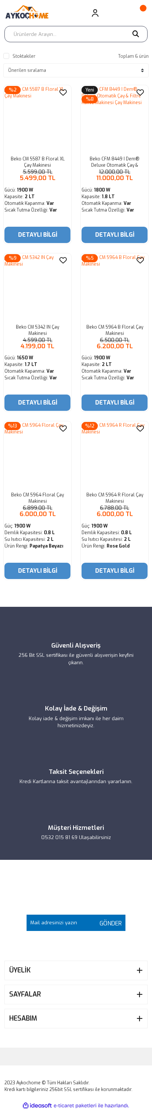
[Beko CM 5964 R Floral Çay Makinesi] (115, 455)
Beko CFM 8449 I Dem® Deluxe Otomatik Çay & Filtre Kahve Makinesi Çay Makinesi (114, 162)
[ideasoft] (37, 1105)
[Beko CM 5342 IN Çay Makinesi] (37, 287)
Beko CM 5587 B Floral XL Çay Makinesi (38, 162)
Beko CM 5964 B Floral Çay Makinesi (114, 330)
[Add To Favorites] (63, 92)
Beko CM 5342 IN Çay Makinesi (37, 330)
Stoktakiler (24, 56)
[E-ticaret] (75, 1105)
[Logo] (29, 13)
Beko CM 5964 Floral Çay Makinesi (37, 498)
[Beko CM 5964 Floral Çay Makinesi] (37, 455)
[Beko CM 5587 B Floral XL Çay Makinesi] (37, 119)
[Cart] (139, 13)
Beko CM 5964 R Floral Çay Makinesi (114, 498)
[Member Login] (95, 13)
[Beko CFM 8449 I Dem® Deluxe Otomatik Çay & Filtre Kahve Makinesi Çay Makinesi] (115, 119)
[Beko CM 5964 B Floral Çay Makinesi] (115, 287)
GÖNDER (109, 923)
